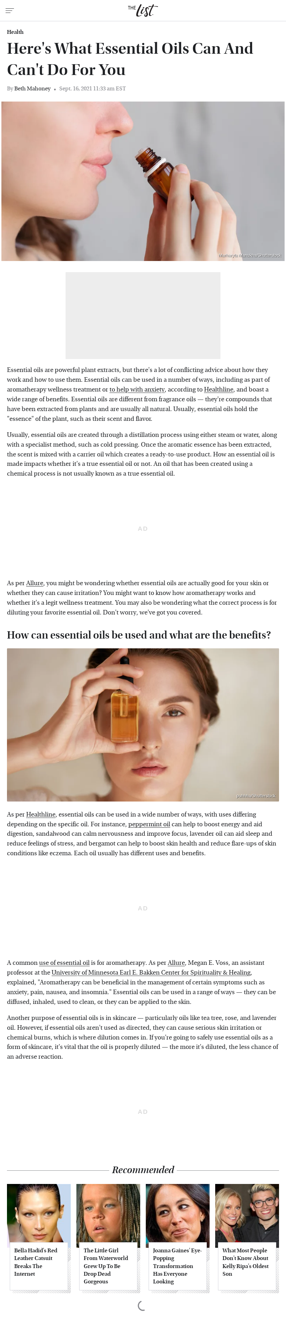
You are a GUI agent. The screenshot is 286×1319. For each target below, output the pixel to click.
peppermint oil (149, 824)
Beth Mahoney (32, 88)
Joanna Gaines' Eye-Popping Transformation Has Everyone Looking (177, 1266)
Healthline (218, 389)
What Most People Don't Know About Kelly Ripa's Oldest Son (246, 1262)
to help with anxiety (137, 389)
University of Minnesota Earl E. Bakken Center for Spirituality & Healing (151, 972)
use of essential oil (64, 963)
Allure (34, 583)
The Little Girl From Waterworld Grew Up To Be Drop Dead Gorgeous (106, 1266)
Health (15, 32)
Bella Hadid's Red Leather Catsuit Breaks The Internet (35, 1262)
